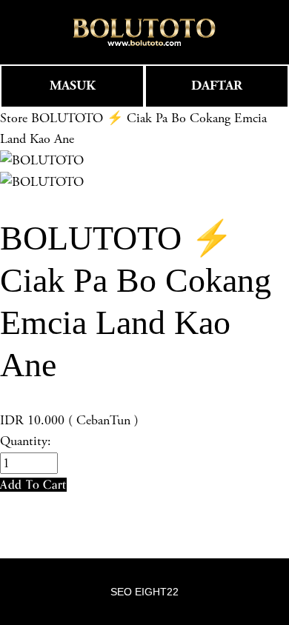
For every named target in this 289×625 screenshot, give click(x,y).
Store (13, 118)
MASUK (73, 85)
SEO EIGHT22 (144, 592)
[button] (33, 485)
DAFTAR (216, 85)
